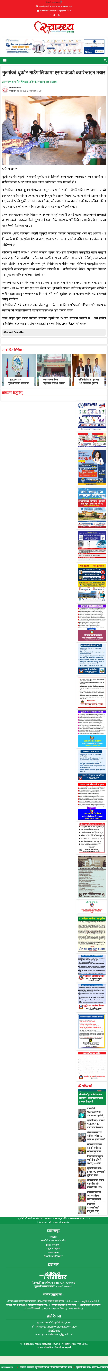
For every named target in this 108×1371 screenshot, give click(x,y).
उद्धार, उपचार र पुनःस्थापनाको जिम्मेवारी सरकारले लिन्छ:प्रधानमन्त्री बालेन (18, 385)
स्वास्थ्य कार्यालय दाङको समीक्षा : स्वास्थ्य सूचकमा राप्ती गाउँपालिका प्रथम (94, 1151)
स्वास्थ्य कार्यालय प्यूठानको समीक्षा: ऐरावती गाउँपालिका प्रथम (54, 383)
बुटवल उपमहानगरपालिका (56, 1308)
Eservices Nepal (62, 1347)
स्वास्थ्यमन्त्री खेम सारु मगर (39, 1305)
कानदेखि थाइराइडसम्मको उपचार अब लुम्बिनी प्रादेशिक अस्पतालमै (95, 1113)
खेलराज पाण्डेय (76, 1308)
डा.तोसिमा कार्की (35, 1308)
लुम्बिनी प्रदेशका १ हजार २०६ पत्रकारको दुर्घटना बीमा (70, 1367)
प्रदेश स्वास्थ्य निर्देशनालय (55, 1301)
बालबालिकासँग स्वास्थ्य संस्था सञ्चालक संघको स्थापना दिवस (94, 1197)
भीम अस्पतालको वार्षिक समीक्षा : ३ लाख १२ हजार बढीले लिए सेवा (96, 1137)
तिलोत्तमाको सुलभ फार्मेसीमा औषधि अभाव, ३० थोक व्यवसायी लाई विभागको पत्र (95, 1163)
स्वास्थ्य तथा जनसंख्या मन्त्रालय (25, 1301)
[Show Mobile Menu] (4, 60)
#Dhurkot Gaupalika (13, 332)
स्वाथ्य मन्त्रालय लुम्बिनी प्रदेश (84, 1301)
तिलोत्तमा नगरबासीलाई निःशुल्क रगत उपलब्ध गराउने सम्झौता (93, 1211)
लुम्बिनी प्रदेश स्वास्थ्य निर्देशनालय (65, 1305)
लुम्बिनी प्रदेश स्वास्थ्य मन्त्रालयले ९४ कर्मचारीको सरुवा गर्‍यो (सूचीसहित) (96, 1125)
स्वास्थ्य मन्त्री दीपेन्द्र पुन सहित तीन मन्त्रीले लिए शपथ (95, 1183)
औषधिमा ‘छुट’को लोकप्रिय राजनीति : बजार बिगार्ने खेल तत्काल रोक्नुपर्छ (91, 1098)
